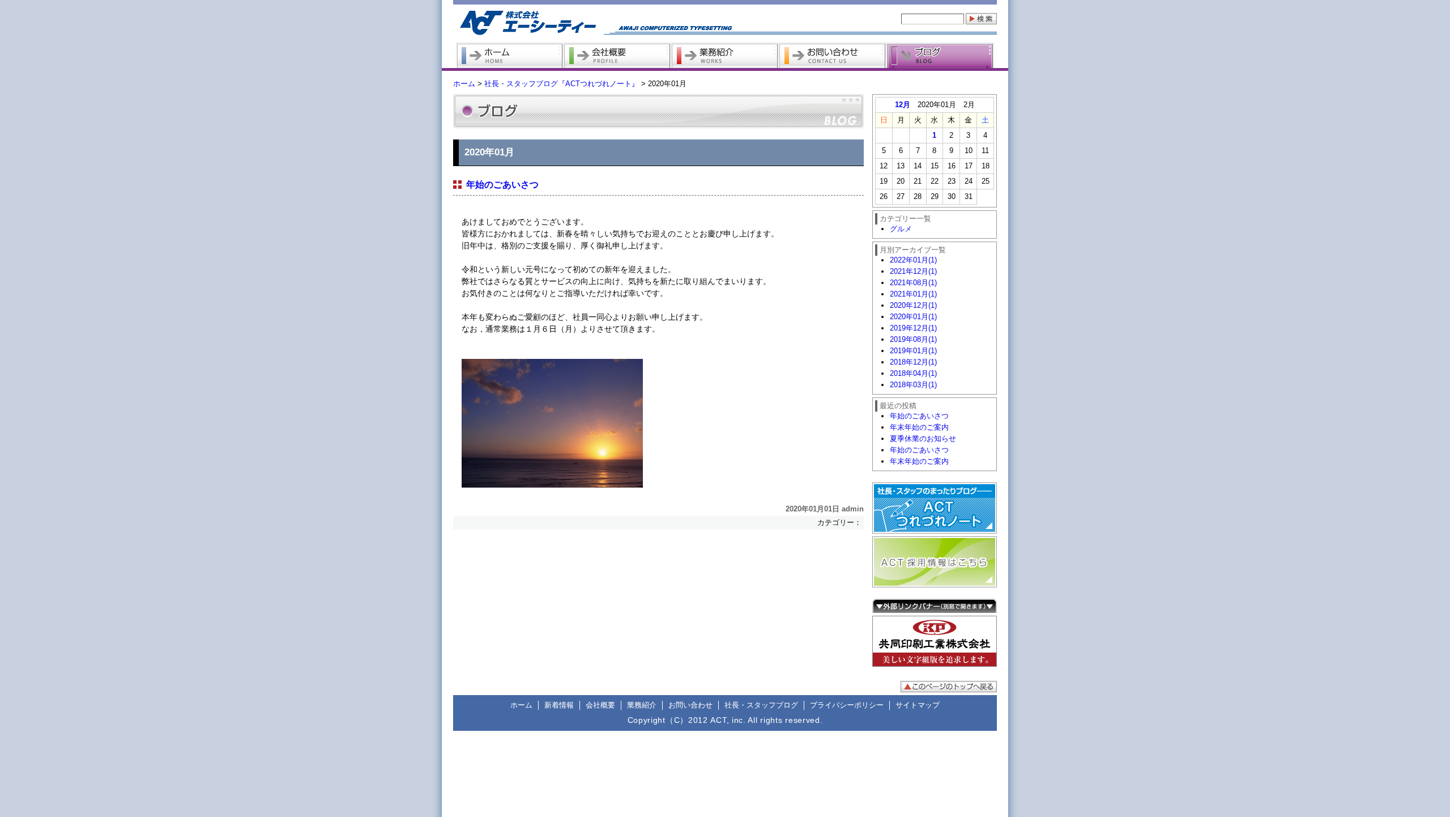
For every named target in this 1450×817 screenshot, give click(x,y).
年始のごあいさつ (502, 184)
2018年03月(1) (913, 384)
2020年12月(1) (913, 305)
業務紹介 (641, 705)
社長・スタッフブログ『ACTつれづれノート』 (561, 83)
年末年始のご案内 (919, 427)
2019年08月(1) (913, 339)
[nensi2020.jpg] (663, 423)
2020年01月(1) (913, 316)
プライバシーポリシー (847, 705)
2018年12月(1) (913, 362)
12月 (902, 104)
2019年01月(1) (913, 350)
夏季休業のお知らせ (923, 438)
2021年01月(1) (913, 294)
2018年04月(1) (913, 373)
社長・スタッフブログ (761, 705)
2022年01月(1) (913, 260)
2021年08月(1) (913, 282)
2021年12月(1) (913, 271)
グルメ (901, 229)
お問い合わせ (690, 705)
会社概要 (600, 705)
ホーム (464, 83)
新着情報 (559, 705)
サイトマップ (917, 705)
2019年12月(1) (913, 328)
